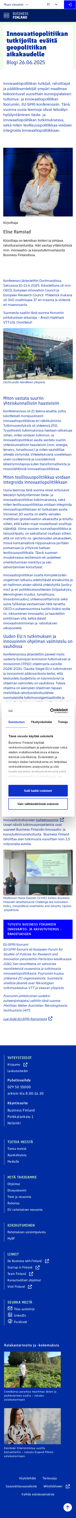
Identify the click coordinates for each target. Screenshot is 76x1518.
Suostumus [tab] (16, 722)
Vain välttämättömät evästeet (38, 803)
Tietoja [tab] (63, 722)
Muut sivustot (13, 4)
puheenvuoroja (47, 820)
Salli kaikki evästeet (38, 790)
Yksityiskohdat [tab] (41, 722)
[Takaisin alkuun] (67, 1507)
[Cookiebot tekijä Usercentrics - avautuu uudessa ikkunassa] (51, 710)
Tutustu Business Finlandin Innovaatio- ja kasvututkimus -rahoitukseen (34, 929)
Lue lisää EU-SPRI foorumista (25, 1019)
